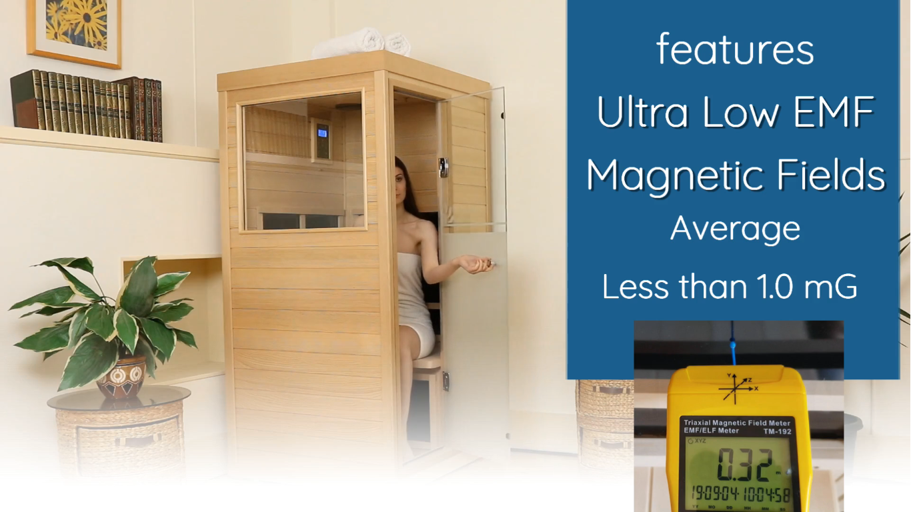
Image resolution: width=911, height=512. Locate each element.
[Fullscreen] (893, 497)
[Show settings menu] (859, 497)
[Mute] (824, 497)
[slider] (439, 497)
